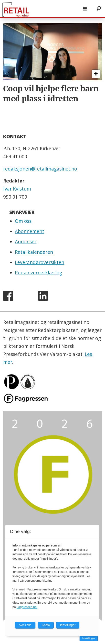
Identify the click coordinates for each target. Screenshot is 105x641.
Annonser (25, 241)
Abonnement (29, 231)
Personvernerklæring (38, 272)
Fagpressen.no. (27, 607)
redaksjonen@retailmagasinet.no (40, 169)
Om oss (23, 221)
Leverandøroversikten (39, 262)
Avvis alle (25, 625)
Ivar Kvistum (17, 189)
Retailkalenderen (34, 252)
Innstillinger (88, 638)
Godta (46, 625)
